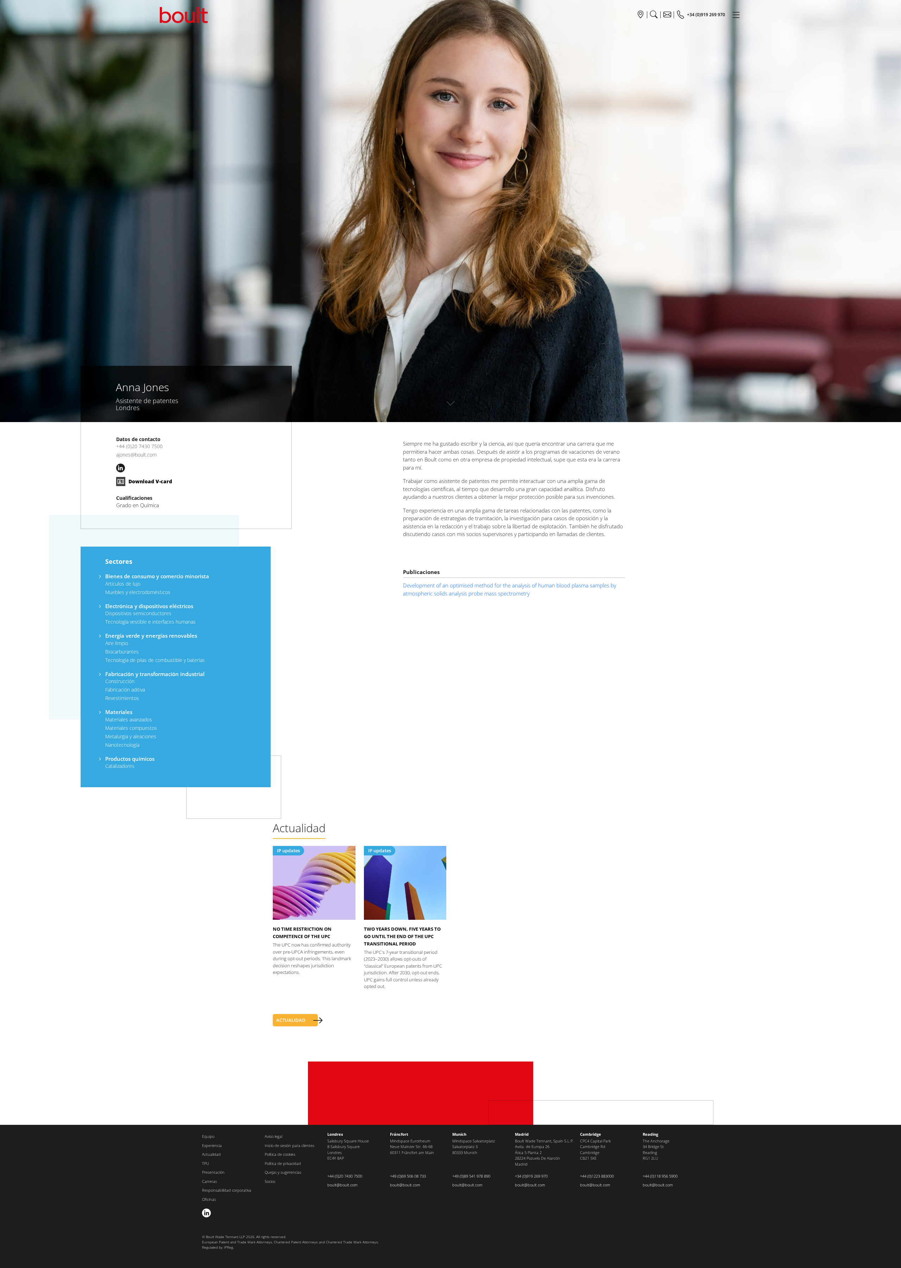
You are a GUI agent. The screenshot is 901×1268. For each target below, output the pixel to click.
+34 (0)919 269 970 (531, 1176)
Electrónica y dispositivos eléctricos (149, 606)
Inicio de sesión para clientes (289, 1145)
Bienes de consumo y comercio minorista (157, 576)
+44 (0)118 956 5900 (660, 1176)
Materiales (118, 711)
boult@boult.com (342, 1184)
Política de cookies (280, 1154)
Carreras (209, 1181)
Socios (270, 1181)
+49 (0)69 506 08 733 (408, 1176)
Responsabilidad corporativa (226, 1190)
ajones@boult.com (136, 454)
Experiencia (212, 1145)
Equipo (208, 1136)
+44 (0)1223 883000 (597, 1176)
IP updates (288, 850)
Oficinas (209, 1199)
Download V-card (149, 481)
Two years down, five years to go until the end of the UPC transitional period (402, 936)
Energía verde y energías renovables (151, 635)
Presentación (213, 1172)
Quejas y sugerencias (283, 1172)
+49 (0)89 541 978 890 (471, 1176)
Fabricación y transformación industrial (154, 673)
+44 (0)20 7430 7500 (139, 446)
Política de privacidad (283, 1163)
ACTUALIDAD (290, 1020)
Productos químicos (130, 758)
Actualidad (211, 1154)
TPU (205, 1163)
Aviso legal (273, 1136)
